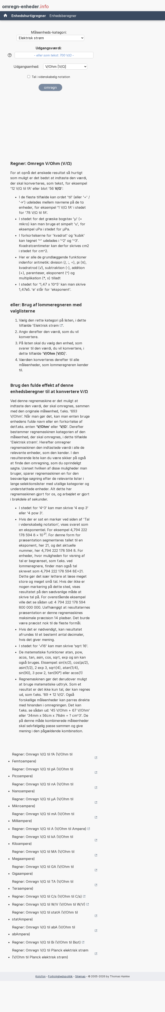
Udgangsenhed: (27, 66)
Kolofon (40, 976)
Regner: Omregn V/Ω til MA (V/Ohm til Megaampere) (43, 855)
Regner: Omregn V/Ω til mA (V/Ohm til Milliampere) (43, 817)
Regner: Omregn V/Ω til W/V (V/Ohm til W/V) (48, 904)
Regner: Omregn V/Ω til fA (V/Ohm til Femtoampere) (42, 757)
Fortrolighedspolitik (60, 976)
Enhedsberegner (62, 16)
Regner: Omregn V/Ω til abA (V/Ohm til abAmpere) (43, 930)
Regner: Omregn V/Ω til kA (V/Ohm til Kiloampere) (42, 840)
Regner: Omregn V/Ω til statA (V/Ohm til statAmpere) (45, 915)
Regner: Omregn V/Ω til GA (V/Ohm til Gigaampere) (43, 870)
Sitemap (80, 976)
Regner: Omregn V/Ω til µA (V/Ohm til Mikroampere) (42, 802)
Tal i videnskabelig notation (51, 77)
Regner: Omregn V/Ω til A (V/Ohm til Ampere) (49, 829)
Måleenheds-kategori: (49, 32)
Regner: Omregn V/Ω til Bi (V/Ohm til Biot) (46, 942)
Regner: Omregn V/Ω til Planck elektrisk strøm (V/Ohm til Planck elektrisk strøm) (50, 953)
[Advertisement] (50, 127)
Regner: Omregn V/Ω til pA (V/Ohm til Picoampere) (42, 772)
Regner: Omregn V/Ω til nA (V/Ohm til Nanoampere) (42, 787)
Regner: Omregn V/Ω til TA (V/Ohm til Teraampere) (42, 885)
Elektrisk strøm (46, 325)
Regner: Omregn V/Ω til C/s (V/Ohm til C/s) (47, 896)
